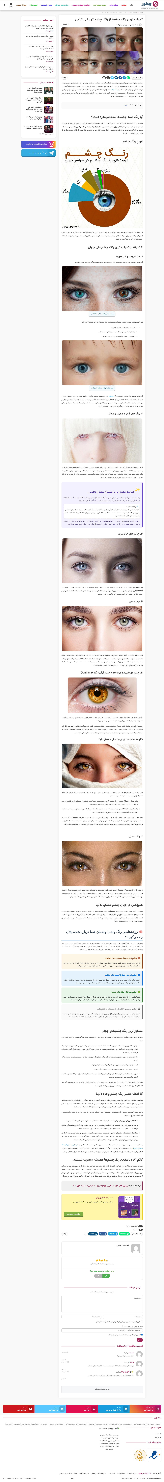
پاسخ (63, 1360)
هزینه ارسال (150, 1424)
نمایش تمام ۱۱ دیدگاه (101, 1389)
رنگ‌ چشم (114, 89)
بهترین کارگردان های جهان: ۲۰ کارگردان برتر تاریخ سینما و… (33, 127)
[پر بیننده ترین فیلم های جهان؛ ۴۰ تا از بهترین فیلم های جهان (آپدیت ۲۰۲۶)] (48, 109)
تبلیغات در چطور (144, 1473)
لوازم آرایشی (35, 1424)
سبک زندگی (114, 5)
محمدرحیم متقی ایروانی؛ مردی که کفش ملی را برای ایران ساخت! (39, 68)
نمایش (126, 105)
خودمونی (158, 1424)
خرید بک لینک (82, 1424)
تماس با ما (111, 1473)
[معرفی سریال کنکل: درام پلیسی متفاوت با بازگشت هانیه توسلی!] (48, 90)
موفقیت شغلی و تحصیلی (81, 5)
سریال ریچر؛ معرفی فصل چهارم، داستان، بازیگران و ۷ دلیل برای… (33, 100)
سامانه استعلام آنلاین (139, 1424)
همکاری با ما (121, 1473)
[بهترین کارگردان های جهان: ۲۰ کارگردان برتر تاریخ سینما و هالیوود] (48, 129)
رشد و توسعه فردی (99, 5)
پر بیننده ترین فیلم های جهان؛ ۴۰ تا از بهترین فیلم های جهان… (34, 109)
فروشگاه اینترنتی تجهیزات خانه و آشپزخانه (120, 1424)
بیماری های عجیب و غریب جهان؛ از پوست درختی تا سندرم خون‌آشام (100, 1185)
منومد (157, 1437)
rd (127, 1226)
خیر (98, 1275)
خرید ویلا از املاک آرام (71, 1424)
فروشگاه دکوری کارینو (101, 1424)
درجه (157, 1434)
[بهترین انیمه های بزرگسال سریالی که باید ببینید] (48, 119)
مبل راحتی (91, 1424)
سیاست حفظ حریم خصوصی (68, 1473)
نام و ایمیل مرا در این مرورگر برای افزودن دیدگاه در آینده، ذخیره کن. (117, 1322)
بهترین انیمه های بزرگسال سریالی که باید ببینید (34, 118)
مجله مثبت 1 (16, 1424)
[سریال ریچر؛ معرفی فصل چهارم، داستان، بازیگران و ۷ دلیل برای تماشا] (48, 100)
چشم (136, 1230)
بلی (106, 1275)
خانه (131, 5)
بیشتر (11, 6)
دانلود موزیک (44, 1424)
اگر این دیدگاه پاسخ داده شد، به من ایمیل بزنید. (125, 1335)
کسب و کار (33, 5)
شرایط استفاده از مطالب (98, 1473)
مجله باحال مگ (26, 1424)
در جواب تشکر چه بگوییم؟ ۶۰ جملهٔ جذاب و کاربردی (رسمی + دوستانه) (39, 57)
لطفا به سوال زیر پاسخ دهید (133, 1326)
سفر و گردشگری (46, 5)
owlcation (134, 1226)
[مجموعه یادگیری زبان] (129, 1207)
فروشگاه (156, 1473)
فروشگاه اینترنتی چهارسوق (56, 1424)
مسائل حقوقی (21, 5)
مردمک (111, 396)
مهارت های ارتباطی (62, 5)
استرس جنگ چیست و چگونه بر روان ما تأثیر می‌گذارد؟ (39, 37)
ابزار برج (8, 1424)
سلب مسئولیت (84, 1473)
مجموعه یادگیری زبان (104, 1197)
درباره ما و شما (131, 1473)
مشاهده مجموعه (73, 1214)
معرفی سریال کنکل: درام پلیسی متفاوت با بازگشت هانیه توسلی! (40, 47)
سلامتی (124, 5)
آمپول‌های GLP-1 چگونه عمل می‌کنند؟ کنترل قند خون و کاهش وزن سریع (39, 27)
